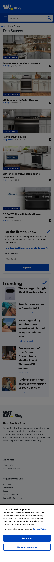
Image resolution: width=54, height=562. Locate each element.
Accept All (27, 538)
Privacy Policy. (40, 529)
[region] (27, 533)
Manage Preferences (27, 547)
